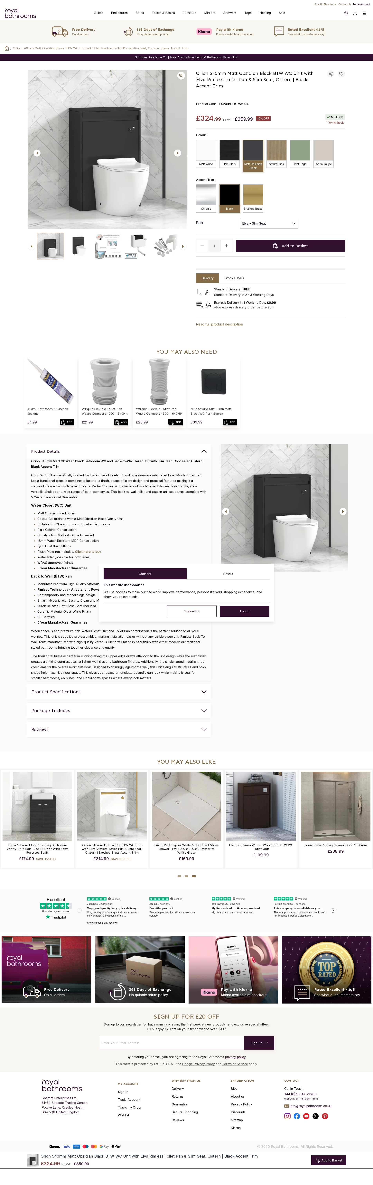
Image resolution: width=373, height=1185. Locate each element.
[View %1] (50, 246)
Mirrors (209, 13)
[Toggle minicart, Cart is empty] (364, 13)
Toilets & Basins (163, 13)
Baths (139, 13)
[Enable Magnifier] (181, 76)
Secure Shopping (185, 1112)
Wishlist (123, 1115)
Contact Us (344, 4)
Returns (177, 1096)
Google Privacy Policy (198, 1064)
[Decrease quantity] (202, 246)
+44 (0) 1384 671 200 (300, 1094)
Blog (234, 1089)
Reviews (178, 1120)
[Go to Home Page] (7, 48)
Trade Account (361, 4)
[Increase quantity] (226, 246)
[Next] (177, 153)
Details (228, 574)
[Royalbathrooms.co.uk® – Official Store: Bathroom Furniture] (20, 13)
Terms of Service (235, 1064)
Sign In (123, 1092)
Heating (265, 13)
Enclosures (119, 13)
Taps (248, 13)
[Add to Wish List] (341, 74)
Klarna (236, 1128)
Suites (98, 13)
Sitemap (237, 1120)
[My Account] (355, 13)
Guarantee (179, 1104)
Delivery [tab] (207, 278)
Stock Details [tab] (234, 278)
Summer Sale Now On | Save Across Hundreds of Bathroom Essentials (186, 57)
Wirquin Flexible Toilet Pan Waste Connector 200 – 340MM (105, 411)
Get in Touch (293, 1089)
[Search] (346, 13)
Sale (282, 13)
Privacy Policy (241, 1104)
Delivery (178, 1089)
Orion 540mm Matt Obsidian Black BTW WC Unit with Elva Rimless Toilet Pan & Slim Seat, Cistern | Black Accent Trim (101, 48)
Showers (230, 13)
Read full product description (219, 324)
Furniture (189, 13)
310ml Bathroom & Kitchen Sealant (47, 411)
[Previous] (37, 153)
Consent (145, 574)
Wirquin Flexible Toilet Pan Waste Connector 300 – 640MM (159, 411)
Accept (244, 611)
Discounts (238, 1112)
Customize (192, 611)
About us (238, 1096)
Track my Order (130, 1107)
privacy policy (235, 1057)
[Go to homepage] (65, 1085)
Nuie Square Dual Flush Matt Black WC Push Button (211, 411)
